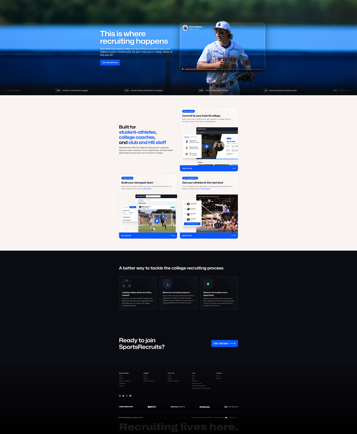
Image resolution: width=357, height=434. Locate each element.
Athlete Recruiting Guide (198, 385)
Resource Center (196, 383)
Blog (193, 378)
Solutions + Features (124, 381)
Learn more (211, 121)
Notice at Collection (206, 417)
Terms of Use (233, 417)
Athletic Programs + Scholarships (201, 388)
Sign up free (209, 168)
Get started (148, 236)
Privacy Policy (195, 417)
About (217, 376)
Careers (218, 378)
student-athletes (137, 132)
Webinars (194, 381)
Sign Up (121, 378)
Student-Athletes (188, 111)
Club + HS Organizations (190, 178)
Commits (121, 385)
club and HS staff (147, 142)
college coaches (136, 137)
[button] (110, 62)
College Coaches (127, 178)
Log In (120, 376)
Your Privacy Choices (219, 417)
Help (193, 376)
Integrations (122, 383)
